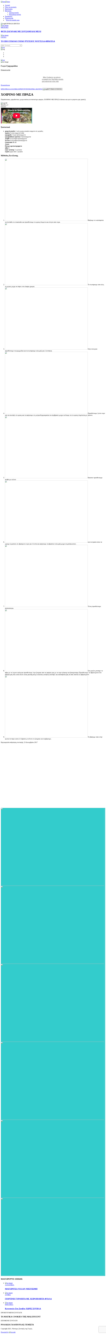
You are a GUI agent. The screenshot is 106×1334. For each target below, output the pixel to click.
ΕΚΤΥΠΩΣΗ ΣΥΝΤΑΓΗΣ (54, 89)
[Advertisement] (16, 776)
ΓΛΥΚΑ (3, 37)
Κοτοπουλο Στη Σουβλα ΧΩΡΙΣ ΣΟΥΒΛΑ (23, 1309)
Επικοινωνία (5, 70)
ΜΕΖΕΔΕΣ (4, 27)
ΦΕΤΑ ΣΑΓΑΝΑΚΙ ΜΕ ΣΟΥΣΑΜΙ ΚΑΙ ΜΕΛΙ (21, 31)
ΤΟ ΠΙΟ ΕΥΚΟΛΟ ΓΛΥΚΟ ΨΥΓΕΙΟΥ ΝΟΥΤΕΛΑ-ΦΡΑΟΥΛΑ (28, 41)
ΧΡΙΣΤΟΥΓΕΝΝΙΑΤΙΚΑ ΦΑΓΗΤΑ (30, 89)
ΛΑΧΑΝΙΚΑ (13, 89)
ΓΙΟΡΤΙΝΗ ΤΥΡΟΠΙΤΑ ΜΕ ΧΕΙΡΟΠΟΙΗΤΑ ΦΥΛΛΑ (28, 1299)
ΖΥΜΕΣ (8, 1295)
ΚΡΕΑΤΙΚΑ (5, 89)
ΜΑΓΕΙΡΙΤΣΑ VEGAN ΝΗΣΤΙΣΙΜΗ (21, 1289)
